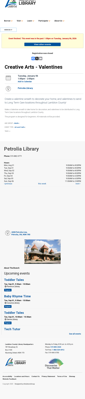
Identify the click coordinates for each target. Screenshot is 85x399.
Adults (16, 123)
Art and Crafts (20, 127)
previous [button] (8, 184)
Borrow (7, 21)
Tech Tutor (12, 329)
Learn (29, 21)
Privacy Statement (48, 376)
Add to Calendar (25, 81)
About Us (58, 21)
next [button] (78, 184)
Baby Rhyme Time (17, 296)
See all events (75, 334)
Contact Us (36, 376)
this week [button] (42, 184)
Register (8, 290)
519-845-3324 (55, 347)
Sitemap (72, 376)
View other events (42, 44)
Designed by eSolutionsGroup (25, 384)
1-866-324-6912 (58, 350)
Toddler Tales (14, 280)
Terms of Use (62, 376)
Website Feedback (9, 379)
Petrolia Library (25, 88)
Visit (19, 21)
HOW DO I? (8, 30)
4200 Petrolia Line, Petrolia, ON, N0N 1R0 (20, 233)
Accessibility (7, 376)
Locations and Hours (21, 376)
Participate (43, 21)
